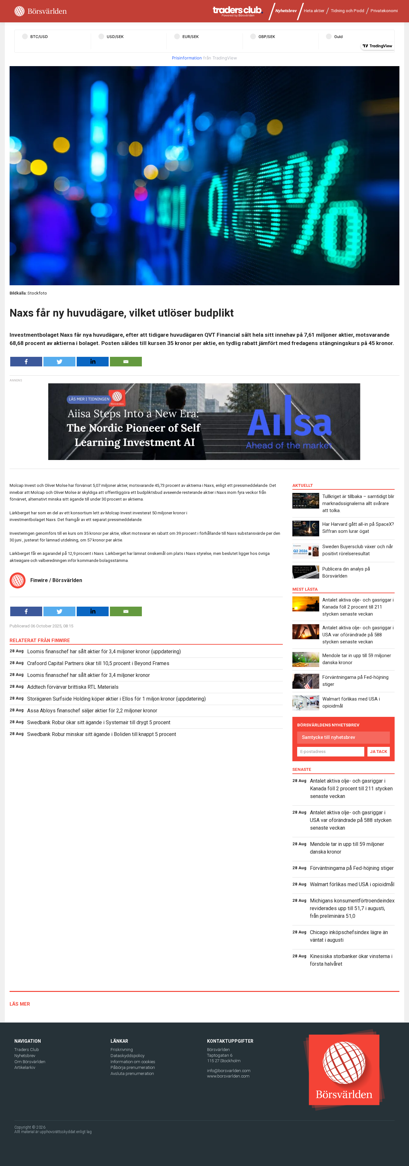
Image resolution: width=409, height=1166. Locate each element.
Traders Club (26, 1049)
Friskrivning (122, 1049)
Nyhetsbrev (286, 10)
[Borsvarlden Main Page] (40, 11)
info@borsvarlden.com (229, 1070)
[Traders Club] (238, 11)
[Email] (126, 361)
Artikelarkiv (24, 1067)
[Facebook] (26, 361)
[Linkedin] (93, 361)
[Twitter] (59, 361)
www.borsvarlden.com (228, 1076)
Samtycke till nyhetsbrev (328, 737)
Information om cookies (133, 1061)
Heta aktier (314, 10)
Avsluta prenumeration (132, 1073)
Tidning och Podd (347, 10)
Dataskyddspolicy (127, 1055)
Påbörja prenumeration (133, 1067)
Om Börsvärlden (29, 1061)
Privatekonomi (384, 10)
